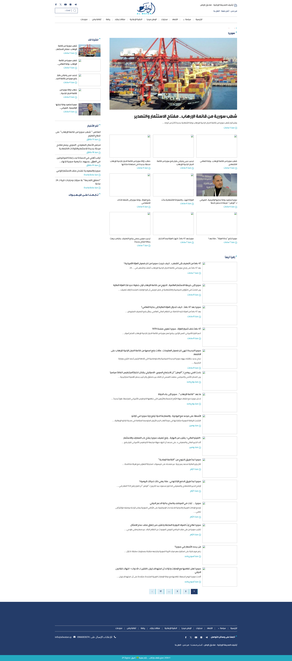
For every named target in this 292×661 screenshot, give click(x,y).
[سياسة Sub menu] (183, 19)
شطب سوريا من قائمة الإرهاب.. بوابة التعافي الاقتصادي (67, 64)
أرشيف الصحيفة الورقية (223, 5)
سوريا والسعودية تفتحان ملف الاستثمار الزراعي (78, 171)
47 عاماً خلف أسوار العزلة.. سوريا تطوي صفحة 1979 (176, 329)
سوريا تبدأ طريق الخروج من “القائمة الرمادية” (179, 460)
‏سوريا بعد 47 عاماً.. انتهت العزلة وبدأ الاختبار (176, 239)
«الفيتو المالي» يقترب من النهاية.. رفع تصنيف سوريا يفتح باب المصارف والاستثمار (162, 438)
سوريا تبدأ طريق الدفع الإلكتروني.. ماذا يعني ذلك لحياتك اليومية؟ (170, 481)
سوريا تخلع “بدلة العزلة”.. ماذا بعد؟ (222, 239)
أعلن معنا (225, 11)
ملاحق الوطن (206, 5)
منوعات (84, 20)
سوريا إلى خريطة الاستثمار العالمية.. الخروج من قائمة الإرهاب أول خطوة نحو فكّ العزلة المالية (157, 285)
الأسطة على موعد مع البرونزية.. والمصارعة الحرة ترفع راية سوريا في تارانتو (166, 416)
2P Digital (126, 658)
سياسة (188, 20)
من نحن (234, 11)
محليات (164, 20)
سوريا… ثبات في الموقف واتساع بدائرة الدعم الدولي (175, 503)
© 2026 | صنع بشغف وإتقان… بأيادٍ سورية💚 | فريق (150, 658)
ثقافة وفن (96, 20)
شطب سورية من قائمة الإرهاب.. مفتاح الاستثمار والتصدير (66, 49)
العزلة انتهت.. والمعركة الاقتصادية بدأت (177, 200)
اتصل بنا (217, 11)
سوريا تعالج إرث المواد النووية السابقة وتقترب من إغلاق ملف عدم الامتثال (165, 525)
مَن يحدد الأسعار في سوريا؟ (188, 547)
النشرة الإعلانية (136, 20)
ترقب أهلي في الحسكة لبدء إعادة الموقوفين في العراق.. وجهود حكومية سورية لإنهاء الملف (79, 162)
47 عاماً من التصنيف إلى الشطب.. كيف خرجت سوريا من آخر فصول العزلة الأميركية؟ (162, 263)
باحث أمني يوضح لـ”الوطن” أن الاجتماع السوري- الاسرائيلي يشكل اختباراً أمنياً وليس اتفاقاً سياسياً (155, 372)
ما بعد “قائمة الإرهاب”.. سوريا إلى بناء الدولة (179, 394)
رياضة (108, 20)
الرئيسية (199, 20)
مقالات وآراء (120, 20)
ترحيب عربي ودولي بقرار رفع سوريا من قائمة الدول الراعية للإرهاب (66, 78)
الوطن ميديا (152, 20)
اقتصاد (175, 20)
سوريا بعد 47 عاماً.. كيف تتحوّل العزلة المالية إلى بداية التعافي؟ (171, 307)
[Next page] (152, 591)
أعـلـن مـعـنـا (196, 645)
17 (161, 591)
